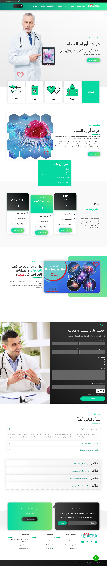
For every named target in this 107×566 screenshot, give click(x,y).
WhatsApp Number (99, 349)
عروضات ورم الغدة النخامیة (79, 478)
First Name (102, 340)
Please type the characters (98, 383)
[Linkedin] (87, 542)
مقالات (43, 6)
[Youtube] (82, 542)
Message (102, 368)
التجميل (72, 6)
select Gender (101, 357)
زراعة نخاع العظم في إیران (79, 486)
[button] (11, 6)
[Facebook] (96, 542)
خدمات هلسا (50, 6)
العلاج (66, 6)
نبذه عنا (35, 6)
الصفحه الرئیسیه (81, 6)
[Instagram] (91, 542)
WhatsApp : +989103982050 (11, 1)
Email (76, 349)
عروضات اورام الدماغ (81, 463)
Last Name (75, 340)
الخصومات (59, 6)
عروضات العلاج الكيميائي (80, 471)
